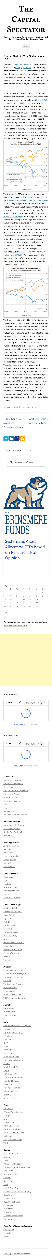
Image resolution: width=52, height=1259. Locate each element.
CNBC (5, 880)
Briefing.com (8, 1229)
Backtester (8, 1108)
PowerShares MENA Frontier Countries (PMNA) (27, 200)
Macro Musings (10, 987)
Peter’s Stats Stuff (11, 1188)
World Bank (8, 835)
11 (11, 599)
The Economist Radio (12, 977)
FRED (5, 1043)
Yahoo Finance (9, 1015)
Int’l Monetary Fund (11, 828)
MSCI (5, 1046)
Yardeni (6, 960)
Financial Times (10, 887)
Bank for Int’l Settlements (14, 825)
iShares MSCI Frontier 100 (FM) (35, 197)
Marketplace (8, 991)
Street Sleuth (9, 863)
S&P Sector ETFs (10, 1074)
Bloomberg (8, 877)
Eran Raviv (8, 1170)
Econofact (7, 928)
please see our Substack (15, 625)
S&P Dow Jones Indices (13, 1077)
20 (24, 602)
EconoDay (7, 1233)
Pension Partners (11, 953)
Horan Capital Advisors (13, 942)
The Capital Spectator (26, 19)
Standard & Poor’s (11, 1081)
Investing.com (9, 1011)
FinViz (6, 1119)
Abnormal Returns (11, 846)
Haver (6, 939)
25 (11, 606)
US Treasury (8, 811)
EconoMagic (8, 1029)
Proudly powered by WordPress (16, 1254)
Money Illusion (9, 946)
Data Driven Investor (12, 1164)
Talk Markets (9, 866)
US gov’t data (9, 1098)
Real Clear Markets (11, 856)
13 (24, 599)
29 (37, 606)
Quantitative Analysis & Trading (17, 1191)
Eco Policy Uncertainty (13, 1032)
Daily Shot (7, 922)
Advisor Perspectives (12, 911)
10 (4, 599)
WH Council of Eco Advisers (15, 814)
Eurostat (7, 1039)
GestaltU (7, 1177)
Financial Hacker (10, 1174)
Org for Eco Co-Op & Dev (14, 832)
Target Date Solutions (12, 1139)
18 (11, 602)
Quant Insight (9, 1195)
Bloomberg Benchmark (13, 970)
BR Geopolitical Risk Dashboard (17, 1025)
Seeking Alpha (9, 859)
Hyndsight (7, 1181)
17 (4, 602)
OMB (5, 804)
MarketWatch (9, 1236)
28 (30, 606)
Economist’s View (10, 932)
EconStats (7, 1036)
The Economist (9, 884)
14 (30, 599)
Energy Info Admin (11, 794)
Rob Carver (8, 1157)
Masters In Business (12, 994)
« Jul (5, 612)
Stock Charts (8, 1084)
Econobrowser (9, 925)
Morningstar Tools (11, 1125)
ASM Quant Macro (11, 1153)
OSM (5, 1184)
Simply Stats (9, 1212)
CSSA (5, 1160)
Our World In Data (11, 1056)
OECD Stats (8, 1053)
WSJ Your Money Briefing (14, 998)
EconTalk (7, 980)
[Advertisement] (26, 660)
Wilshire (7, 1094)
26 (17, 606)
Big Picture (8, 918)
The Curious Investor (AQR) (15, 973)
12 (17, 599)
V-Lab (5, 1143)
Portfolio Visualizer (11, 1129)
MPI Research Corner (12, 949)
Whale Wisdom (10, 1091)
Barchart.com (9, 1008)
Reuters (6, 894)
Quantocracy (9, 1198)
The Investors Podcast (13, 984)
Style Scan (8, 1136)
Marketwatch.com (11, 890)
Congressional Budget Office (15, 790)
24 (4, 606)
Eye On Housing (10, 935)
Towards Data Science (13, 1215)
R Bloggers (8, 1208)
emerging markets (23, 67)
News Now (8, 852)
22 (37, 602)
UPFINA (6, 956)
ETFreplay (7, 1115)
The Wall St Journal (11, 897)
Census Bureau (10, 787)
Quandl (6, 1063)
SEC (5, 807)
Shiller (6, 1070)
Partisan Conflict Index (13, 1060)
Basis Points (8, 915)
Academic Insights (11, 908)
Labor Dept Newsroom (13, 801)
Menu (26, 46)
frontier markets (19, 64)
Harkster (7, 849)
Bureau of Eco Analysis (13, 780)
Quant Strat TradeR (12, 1202)
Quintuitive (8, 1205)
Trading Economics (11, 1087)
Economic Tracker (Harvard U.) (16, 1167)
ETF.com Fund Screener (13, 1112)
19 (17, 602)
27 (24, 606)
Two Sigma (8, 1219)
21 (30, 602)
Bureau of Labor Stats (13, 783)
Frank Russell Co (10, 1067)
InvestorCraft (9, 1122)
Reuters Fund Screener (13, 1132)
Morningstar (8, 1049)
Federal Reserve (10, 797)
